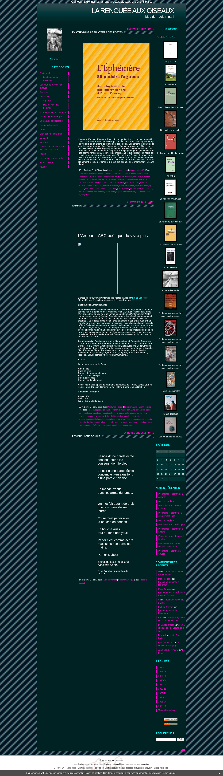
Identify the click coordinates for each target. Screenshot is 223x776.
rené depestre (85, 176)
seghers (143, 422)
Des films (44, 92)
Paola (161, 617)
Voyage (43, 167)
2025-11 (162, 689)
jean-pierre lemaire (114, 419)
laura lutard (138, 176)
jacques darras (136, 413)
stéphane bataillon (110, 185)
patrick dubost (123, 189)
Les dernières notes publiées (112, 764)
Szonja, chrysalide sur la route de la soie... (171, 628)
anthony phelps (121, 422)
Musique (44, 142)
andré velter (110, 192)
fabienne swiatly (129, 192)
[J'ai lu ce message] (219, 773)
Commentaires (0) (137, 170)
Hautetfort (119, 760)
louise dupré (107, 182)
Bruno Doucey (139, 298)
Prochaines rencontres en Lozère (170, 530)
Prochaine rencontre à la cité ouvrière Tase (170, 514)
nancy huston (91, 179)
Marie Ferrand (165, 579)
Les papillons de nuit (86, 436)
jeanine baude (104, 179)
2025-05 (162, 697)
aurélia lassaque (98, 419)
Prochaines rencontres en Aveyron (170, 495)
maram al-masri (119, 410)
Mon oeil (44, 138)
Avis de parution (166, 501)
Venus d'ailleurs (47, 162)
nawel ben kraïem (126, 185)
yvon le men (147, 189)
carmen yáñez (143, 192)
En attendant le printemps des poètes (97, 32)
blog (166, 768)
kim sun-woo (108, 176)
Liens (42, 129)
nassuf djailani (104, 416)
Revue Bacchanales (170, 391)
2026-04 (162, 680)
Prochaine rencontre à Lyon (171, 524)
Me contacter (170, 29)
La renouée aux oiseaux (133, 11)
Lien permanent (121, 170)
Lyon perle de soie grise (51, 134)
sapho (119, 192)
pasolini (111, 422)
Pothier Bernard (165, 607)
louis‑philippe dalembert (95, 189)
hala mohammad (86, 192)
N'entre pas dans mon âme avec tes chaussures (52, 148)
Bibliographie (46, 73)
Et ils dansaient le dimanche (53, 112)
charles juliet (135, 189)
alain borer (97, 413)
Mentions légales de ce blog (89, 768)
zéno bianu (87, 413)
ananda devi (111, 189)
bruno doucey (111, 173)
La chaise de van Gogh (171, 199)
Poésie (43, 154)
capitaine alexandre (103, 410)
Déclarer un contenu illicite (65, 768)
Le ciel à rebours (171, 267)
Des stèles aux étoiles (170, 130)
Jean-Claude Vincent (168, 650)
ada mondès (99, 192)
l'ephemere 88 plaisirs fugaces (92, 173)
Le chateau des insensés (50, 79)
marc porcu (134, 422)
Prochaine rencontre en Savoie (169, 552)
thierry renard (124, 173)
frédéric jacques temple (101, 425)
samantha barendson (136, 410)
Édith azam (97, 185)
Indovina (171, 176)
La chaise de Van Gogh (51, 116)
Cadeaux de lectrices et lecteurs (51, 86)
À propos (54, 59)
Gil (159, 571)
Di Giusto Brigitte (166, 625)
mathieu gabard (94, 182)
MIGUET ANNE (165, 642)
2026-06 (162, 672)
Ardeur (77, 205)
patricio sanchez (132, 182)
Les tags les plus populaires (137, 764)
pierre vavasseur (118, 179)
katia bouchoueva (110, 413)
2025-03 (162, 706)
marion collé (124, 413)
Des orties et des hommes (51, 106)
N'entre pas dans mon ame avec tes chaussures (170, 340)
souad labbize (132, 179)
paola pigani (97, 176)
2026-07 (162, 667)
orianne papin (118, 182)
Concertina (170, 84)
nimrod (104, 422)
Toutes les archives (167, 710)
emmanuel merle (141, 419)
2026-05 (162, 676)
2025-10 (162, 693)
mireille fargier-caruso (140, 173)
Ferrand (162, 635)
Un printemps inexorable (51, 158)
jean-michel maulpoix (123, 176)
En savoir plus (168, 773)
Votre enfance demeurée (170, 437)
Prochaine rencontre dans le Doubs (171, 537)
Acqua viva (170, 61)
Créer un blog (105, 760)
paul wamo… (128, 425)
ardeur (91, 410)
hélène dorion (117, 416)
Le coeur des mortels (49, 125)
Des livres (44, 96)
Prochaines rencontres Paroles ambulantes (169, 545)
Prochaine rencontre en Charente (169, 507)
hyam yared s (85, 195)
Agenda (47, 100)
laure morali (95, 422)
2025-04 (162, 702)
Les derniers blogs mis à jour (86, 764)
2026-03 (162, 684)
